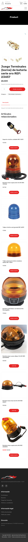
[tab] (5, 102)
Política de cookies (5, 514)
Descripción (6, 102)
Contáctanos (4, 495)
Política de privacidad (6, 512)
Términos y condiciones (7, 502)
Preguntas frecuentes (6, 500)
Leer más (14, 365)
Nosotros (3, 497)
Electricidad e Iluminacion (15, 94)
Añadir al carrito (17, 89)
